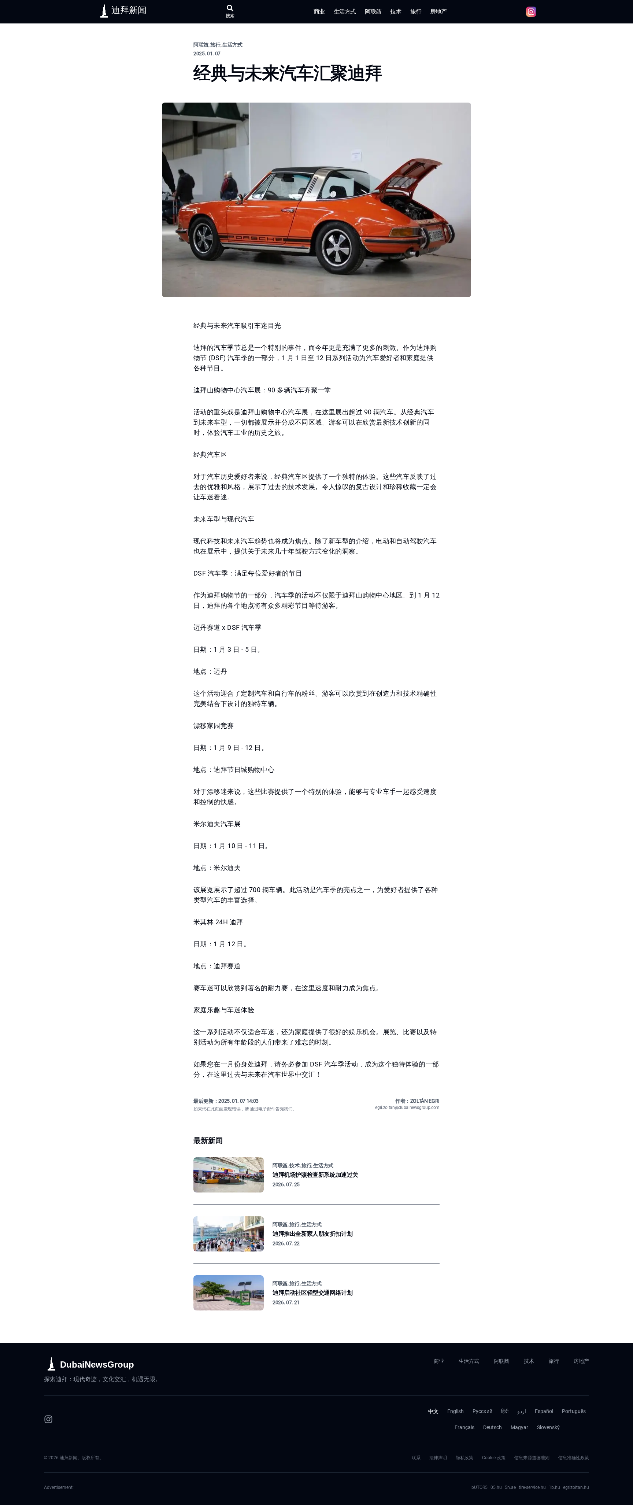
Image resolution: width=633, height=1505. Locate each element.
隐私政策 (464, 1457)
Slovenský (548, 1427)
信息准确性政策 (573, 1457)
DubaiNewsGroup (97, 1364)
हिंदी (504, 1411)
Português (574, 1411)
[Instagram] (48, 1419)
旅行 (415, 11)
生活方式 (345, 11)
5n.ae (510, 1487)
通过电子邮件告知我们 (271, 1109)
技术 (395, 11)
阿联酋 (373, 11)
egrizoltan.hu (576, 1487)
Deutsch (492, 1427)
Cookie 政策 (494, 1457)
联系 (416, 1457)
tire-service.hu (532, 1487)
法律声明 (438, 1457)
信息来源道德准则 (531, 1457)
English (455, 1411)
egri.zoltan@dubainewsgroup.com (407, 1107)
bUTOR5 (479, 1487)
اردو (521, 1411)
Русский (482, 1411)
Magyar (519, 1427)
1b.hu (554, 1487)
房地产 (438, 11)
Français (464, 1427)
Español (544, 1411)
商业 (319, 11)
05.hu (496, 1487)
